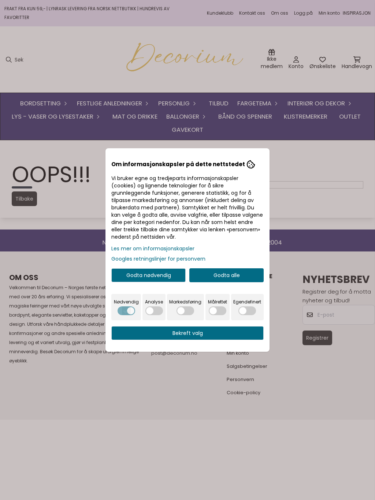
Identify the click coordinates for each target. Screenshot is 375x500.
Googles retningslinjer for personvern (158, 258)
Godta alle (227, 275)
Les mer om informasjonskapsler (152, 248)
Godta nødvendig (148, 275)
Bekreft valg (187, 333)
